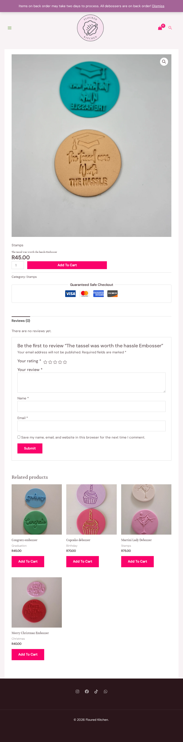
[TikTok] (96, 691)
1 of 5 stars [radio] (45, 362)
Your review (30, 369)
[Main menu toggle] (9, 28)
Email (22, 418)
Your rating (29, 361)
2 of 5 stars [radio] (50, 362)
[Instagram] (77, 691)
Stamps (17, 245)
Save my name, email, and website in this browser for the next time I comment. (83, 437)
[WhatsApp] (106, 691)
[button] (170, 28)
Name (23, 398)
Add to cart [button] (27, 561)
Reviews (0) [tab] (21, 320)
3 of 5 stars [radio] (55, 362)
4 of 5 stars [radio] (60, 362)
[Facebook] (87, 691)
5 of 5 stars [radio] (65, 362)
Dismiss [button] (158, 6)
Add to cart (67, 265)
